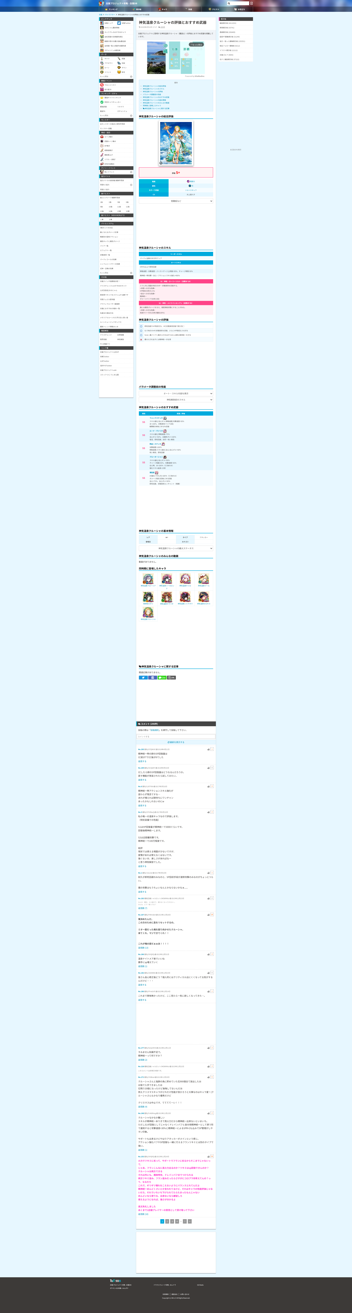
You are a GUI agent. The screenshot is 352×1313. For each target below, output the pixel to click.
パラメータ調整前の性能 (152, 94)
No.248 (141, 1113)
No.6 (140, 786)
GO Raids (200, 1285)
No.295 (141, 749)
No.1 (140, 873)
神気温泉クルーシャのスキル (153, 89)
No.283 (141, 898)
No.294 (141, 768)
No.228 (141, 1066)
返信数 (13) (143, 947)
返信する (142, 761)
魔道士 (192, 181)
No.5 (140, 812)
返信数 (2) (142, 1059)
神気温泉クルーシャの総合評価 (154, 86)
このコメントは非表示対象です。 (150, 1070)
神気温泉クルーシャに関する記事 (157, 108)
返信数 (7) (142, 908)
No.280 (141, 991)
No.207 (141, 914)
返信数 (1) (142, 966)
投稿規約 (155, 730)
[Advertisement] (176, 223)
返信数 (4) (142, 1106)
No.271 (141, 1077)
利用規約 (166, 1294)
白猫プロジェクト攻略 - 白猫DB (121, 3)
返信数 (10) (143, 1214)
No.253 (141, 1156)
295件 (162, 27)
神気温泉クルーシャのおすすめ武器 (156, 97)
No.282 (141, 973)
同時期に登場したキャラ (152, 105)
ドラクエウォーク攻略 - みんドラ (165, 1285)
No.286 (141, 954)
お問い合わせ (184, 1294)
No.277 (141, 1048)
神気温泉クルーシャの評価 (153, 91)
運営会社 (174, 1294)
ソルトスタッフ (191, 190)
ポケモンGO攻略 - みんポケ (119, 1288)
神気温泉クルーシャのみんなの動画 (156, 103)
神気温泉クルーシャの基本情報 (154, 100)
